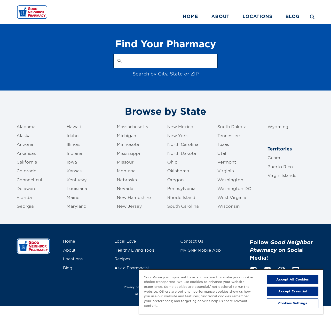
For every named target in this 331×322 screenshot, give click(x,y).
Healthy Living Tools (134, 250)
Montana (126, 170)
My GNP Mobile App (200, 250)
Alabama (25, 126)
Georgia (25, 205)
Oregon (175, 179)
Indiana (74, 153)
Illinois (73, 144)
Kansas (74, 170)
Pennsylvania (181, 188)
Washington (230, 179)
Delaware (26, 188)
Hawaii (74, 126)
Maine (73, 197)
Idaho (73, 135)
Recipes (122, 258)
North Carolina (182, 144)
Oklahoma (178, 170)
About (220, 16)
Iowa (72, 161)
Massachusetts (132, 126)
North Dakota (181, 153)
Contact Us (191, 241)
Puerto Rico (280, 166)
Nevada (125, 188)
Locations (257, 16)
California (26, 161)
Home (190, 16)
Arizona (24, 144)
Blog (292, 16)
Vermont (226, 161)
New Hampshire (134, 197)
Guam (274, 157)
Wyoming (278, 126)
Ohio (172, 161)
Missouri (126, 161)
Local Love (125, 241)
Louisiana (77, 188)
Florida (24, 197)
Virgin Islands (282, 175)
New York (177, 135)
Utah (222, 153)
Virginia (225, 170)
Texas (223, 144)
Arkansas (26, 153)
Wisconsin (228, 205)
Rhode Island (181, 197)
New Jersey (129, 205)
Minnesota (128, 144)
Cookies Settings (292, 303)
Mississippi (128, 153)
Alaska (23, 135)
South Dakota (231, 126)
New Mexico (180, 126)
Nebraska (127, 179)
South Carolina (183, 205)
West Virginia (231, 197)
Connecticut (29, 179)
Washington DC (234, 188)
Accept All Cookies (292, 279)
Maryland (77, 205)
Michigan (126, 135)
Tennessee (228, 135)
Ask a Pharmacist (131, 267)
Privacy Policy (134, 287)
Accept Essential (292, 291)
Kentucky (77, 179)
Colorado (26, 170)
